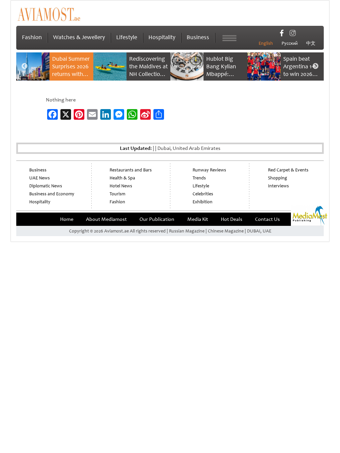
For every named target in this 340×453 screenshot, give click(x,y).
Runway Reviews (209, 170)
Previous (24, 66)
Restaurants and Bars (131, 170)
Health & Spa (122, 178)
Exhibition (202, 202)
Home (66, 219)
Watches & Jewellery (79, 37)
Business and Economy (51, 194)
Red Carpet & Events (288, 170)
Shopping (277, 178)
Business (198, 37)
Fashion (32, 37)
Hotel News (121, 186)
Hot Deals (231, 219)
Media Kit (197, 219)
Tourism (117, 194)
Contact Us (267, 219)
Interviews (278, 186)
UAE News (39, 178)
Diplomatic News (45, 186)
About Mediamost (106, 219)
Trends (199, 178)
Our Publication (156, 219)
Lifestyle (126, 37)
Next (315, 66)
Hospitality (161, 37)
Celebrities (203, 194)
